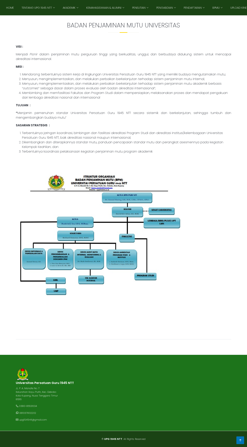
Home (10, 8)
